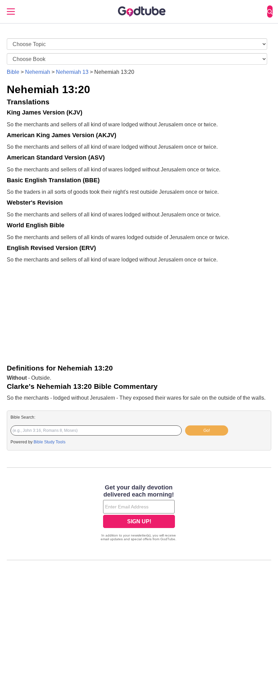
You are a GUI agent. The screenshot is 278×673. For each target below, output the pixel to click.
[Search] (270, 11)
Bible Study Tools (49, 442)
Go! (206, 430)
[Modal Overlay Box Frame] (139, 513)
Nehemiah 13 (72, 72)
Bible (13, 72)
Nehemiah (37, 72)
